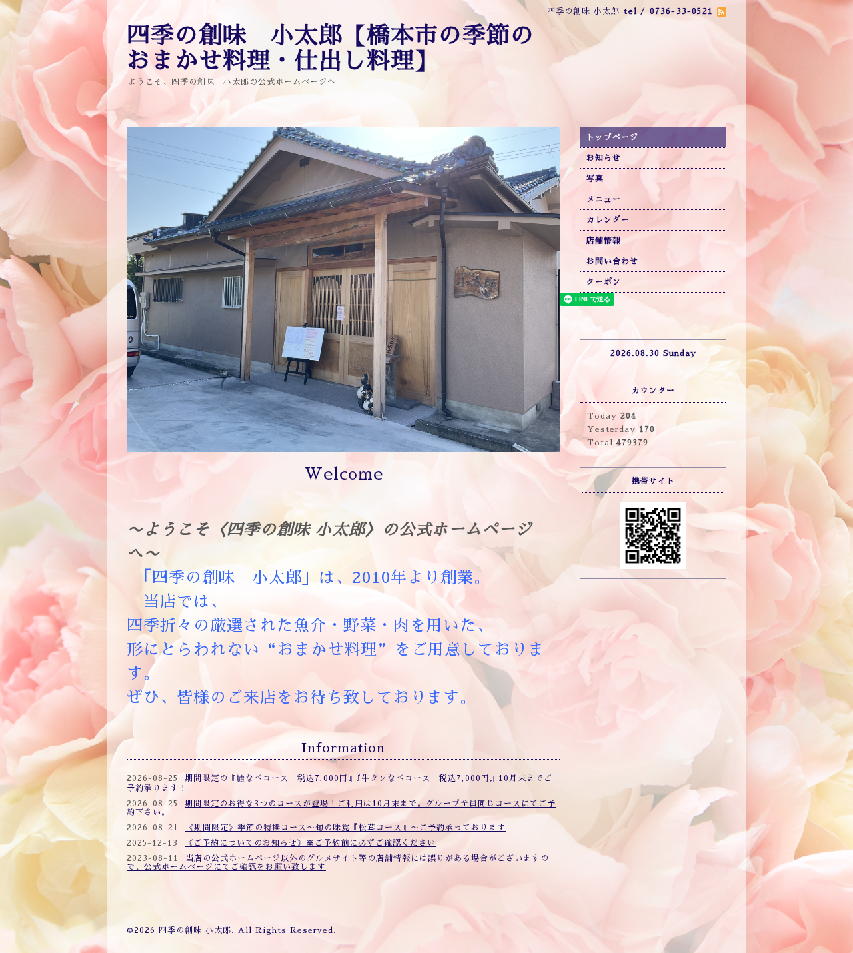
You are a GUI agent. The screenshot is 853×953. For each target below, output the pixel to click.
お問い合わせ (612, 261)
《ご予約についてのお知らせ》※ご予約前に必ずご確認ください (310, 843)
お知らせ (603, 158)
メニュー (603, 199)
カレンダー (608, 220)
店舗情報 (603, 241)
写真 (595, 179)
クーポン (603, 282)
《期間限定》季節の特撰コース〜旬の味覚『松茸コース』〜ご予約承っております (345, 828)
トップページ (612, 137)
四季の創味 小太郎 (195, 930)
